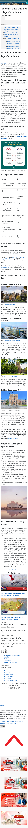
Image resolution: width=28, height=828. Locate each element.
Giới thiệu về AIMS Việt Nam (12, 655)
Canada (3, 63)
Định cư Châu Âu (9, 672)
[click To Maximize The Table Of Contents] (3, 18)
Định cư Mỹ (7, 678)
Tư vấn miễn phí (14, 570)
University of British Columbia (12, 340)
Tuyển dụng (7, 660)
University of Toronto (9, 304)
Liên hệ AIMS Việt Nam (10, 662)
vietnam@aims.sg (13, 438)
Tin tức (6, 659)
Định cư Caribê (8, 676)
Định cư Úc (7, 671)
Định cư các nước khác (10, 680)
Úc (8, 63)
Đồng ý (3, 726)
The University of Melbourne (12, 376)
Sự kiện (6, 657)
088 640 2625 (4, 705)
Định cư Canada (8, 674)
